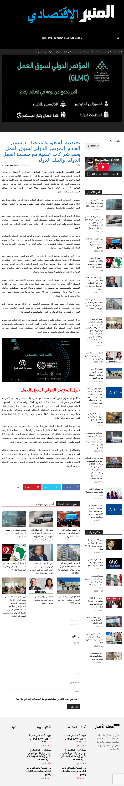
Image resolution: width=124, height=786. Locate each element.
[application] (103, 167)
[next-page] (72, 622)
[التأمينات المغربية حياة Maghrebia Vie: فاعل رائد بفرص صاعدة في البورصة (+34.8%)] (68, 552)
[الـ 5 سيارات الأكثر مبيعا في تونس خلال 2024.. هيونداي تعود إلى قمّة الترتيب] (114, 563)
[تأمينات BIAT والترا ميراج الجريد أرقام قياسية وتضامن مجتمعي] (114, 417)
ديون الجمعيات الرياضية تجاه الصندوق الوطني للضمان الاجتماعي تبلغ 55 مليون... (94, 582)
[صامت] (93, 174)
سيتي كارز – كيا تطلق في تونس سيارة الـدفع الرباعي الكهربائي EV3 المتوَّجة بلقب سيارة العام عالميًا (94, 222)
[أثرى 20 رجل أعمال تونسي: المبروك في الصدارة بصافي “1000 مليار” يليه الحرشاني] (114, 544)
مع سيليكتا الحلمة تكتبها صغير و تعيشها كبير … (94, 492)
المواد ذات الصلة (68, 504)
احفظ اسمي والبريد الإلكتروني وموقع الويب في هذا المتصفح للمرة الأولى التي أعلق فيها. (47, 699)
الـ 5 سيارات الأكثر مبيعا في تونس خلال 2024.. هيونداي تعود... (94, 562)
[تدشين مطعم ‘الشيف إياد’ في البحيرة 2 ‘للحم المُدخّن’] (114, 621)
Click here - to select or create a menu (62, 38)
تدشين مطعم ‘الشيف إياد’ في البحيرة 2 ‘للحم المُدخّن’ (94, 620)
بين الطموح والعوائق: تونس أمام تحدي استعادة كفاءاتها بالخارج (69, 533)
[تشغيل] (117, 174)
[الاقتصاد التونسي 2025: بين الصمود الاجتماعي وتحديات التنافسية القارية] (14, 552)
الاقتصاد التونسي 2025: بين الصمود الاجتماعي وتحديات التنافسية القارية (14, 566)
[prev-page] (77, 622)
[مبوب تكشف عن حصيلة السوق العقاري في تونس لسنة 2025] (14, 519)
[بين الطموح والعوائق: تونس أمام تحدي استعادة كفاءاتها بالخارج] (68, 519)
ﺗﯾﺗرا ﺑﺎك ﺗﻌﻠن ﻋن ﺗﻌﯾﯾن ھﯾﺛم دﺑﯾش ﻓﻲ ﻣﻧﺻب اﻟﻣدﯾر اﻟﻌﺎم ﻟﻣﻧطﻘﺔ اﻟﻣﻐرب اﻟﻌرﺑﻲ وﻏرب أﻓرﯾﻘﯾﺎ (94, 283)
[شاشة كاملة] (88, 174)
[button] (118, 38)
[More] (18, 487)
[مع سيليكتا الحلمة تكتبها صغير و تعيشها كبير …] (114, 493)
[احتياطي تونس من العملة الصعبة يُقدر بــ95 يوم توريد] (114, 656)
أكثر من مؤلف (45, 504)
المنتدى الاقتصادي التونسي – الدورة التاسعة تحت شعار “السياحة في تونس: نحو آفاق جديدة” (95, 511)
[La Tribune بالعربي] (62, 17)
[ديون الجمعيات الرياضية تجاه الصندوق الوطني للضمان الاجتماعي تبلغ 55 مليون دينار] (114, 580)
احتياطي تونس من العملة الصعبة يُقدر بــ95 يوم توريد (95, 656)
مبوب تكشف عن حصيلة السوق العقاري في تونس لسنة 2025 (15, 533)
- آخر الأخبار (107, 51)
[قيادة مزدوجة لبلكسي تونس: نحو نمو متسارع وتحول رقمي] (41, 586)
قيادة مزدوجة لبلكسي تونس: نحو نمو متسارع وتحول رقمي (43, 599)
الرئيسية (118, 51)
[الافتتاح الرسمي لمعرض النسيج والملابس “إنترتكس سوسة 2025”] (68, 586)
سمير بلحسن (8, 165)
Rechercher (116, 141)
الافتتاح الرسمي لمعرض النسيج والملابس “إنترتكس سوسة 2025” (68, 599)
